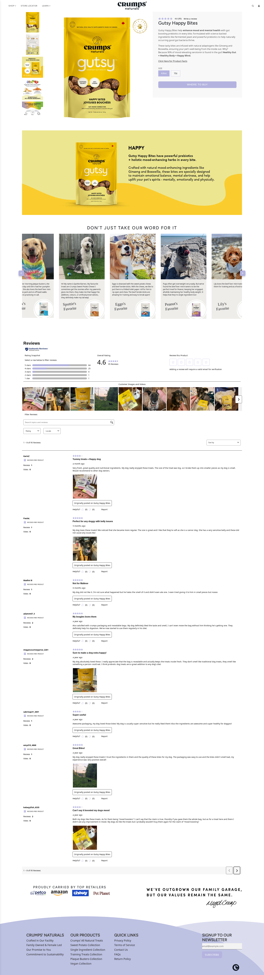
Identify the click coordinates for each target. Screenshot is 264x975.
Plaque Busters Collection (86, 959)
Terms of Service (124, 945)
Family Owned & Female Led (44, 945)
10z (175, 73)
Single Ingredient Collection (87, 950)
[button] (32, 112)
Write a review (190, 19)
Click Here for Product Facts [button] (172, 61)
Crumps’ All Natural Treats (86, 940)
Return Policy (122, 959)
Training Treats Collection (86, 954)
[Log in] (259, 6)
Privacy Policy (122, 940)
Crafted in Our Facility (39, 940)
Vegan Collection (80, 963)
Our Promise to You (38, 950)
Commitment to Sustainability (45, 954)
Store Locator (29, 6)
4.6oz (164, 73)
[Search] (253, 6)
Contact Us (121, 950)
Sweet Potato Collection (85, 945)
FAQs (117, 954)
